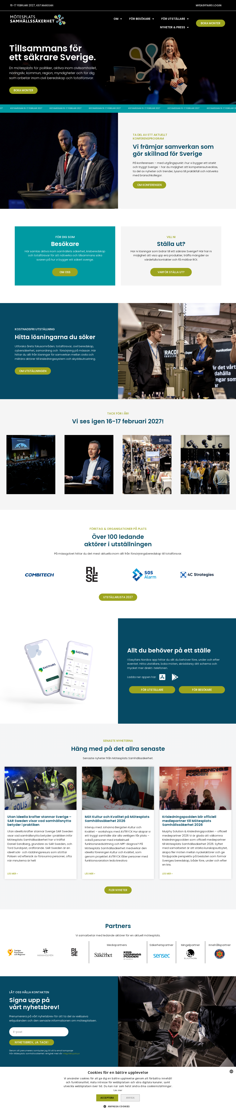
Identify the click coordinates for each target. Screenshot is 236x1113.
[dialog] (118, 1090)
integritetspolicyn (71, 1053)
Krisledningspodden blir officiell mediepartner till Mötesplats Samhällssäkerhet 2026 (189, 820)
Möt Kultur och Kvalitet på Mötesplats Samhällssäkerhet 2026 (117, 818)
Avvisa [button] (130, 1097)
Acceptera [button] (107, 1097)
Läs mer (118, 1090)
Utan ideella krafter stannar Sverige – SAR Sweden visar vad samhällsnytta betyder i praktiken (39, 820)
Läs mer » (12, 873)
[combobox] (231, 1071)
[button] (208, 5)
